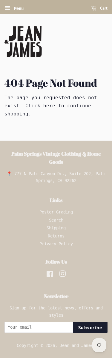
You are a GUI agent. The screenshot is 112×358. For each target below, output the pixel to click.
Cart (103, 8)
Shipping (56, 227)
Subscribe (90, 327)
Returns (56, 236)
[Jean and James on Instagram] (62, 275)
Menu (18, 8)
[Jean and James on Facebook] (49, 275)
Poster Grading (56, 212)
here (49, 106)
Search (56, 220)
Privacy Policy (56, 243)
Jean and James (76, 345)
